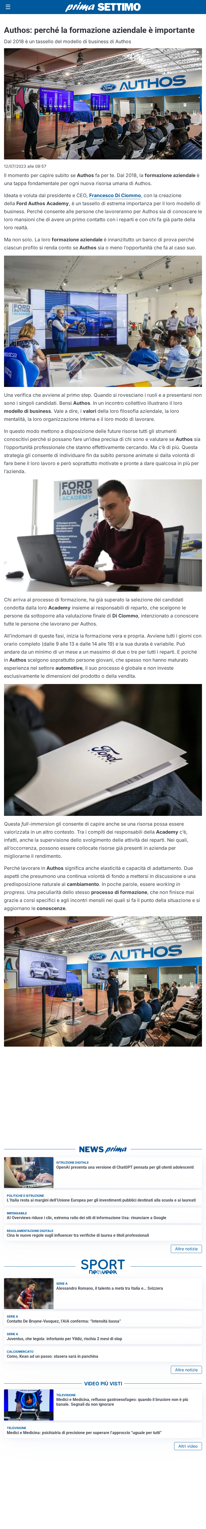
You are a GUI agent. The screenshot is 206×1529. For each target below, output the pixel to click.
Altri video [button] (188, 1446)
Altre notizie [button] (186, 1248)
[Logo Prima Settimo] (103, 7)
